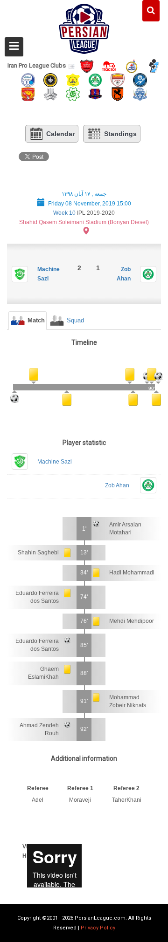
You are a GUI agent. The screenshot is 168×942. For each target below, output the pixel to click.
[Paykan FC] (154, 65)
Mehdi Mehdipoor (131, 621)
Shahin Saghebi (38, 552)
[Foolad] (118, 79)
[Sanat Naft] (73, 79)
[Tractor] (109, 65)
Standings (120, 133)
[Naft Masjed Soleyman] (132, 65)
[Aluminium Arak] (140, 93)
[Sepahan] (50, 79)
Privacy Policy (98, 928)
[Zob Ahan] (95, 79)
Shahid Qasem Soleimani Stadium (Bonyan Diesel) (84, 222)
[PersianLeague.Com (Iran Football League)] (84, 26)
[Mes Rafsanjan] (118, 93)
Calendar (60, 133)
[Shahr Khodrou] (28, 93)
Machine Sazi (54, 461)
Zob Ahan (117, 485)
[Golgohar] (140, 79)
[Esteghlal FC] (28, 79)
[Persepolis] (87, 65)
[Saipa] (50, 93)
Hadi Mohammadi (131, 572)
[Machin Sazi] (73, 93)
